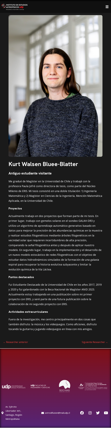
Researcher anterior (15, 342)
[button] (107, 7)
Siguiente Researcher (95, 342)
